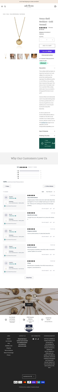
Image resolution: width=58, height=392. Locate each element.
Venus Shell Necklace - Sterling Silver (16, 203)
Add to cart (47, 45)
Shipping (41, 32)
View (29, 304)
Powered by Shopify (35, 387)
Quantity (41, 36)
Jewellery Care (8, 345)
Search (8, 338)
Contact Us (44, 122)
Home (4, 14)
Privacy (8, 355)
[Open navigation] (2, 6)
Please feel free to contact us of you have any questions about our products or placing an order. (22, 342)
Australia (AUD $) (27, 376)
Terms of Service (9, 350)
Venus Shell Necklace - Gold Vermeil (16, 268)
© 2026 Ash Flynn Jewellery (25, 387)
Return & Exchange (8, 352)
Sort (43, 191)
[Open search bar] (5, 6)
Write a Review (50, 187)
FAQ (9, 343)
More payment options (47, 55)
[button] (6, 56)
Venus (7, 14)
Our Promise (9, 341)
